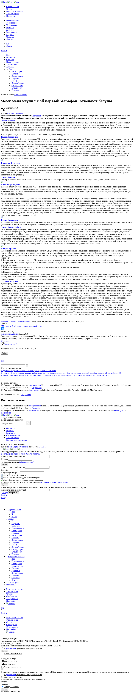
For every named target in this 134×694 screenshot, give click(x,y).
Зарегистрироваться (16, 454)
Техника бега (12, 25)
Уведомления (12, 598)
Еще (10, 69)
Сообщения (11, 596)
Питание (10, 27)
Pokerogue (118, 410)
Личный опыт (18, 83)
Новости (15, 90)
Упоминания (12, 591)
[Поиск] (27, 365)
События (10, 37)
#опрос (26, 326)
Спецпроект (17, 88)
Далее (4, 651)
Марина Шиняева (15, 113)
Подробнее (36, 387)
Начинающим (12, 20)
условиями (11, 648)
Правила (10, 430)
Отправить (13, 493)
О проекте (10, 428)
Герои (14, 81)
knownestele (34, 390)
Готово (4, 485)
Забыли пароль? (33, 454)
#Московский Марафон (11, 326)
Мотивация (17, 71)
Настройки (11, 601)
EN (2, 361)
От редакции (17, 85)
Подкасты (10, 16)
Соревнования (12, 6)
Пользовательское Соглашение (54, 482)
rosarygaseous (35, 385)
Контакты (10, 433)
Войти (4, 50)
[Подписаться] (28, 423)
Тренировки (11, 23)
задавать (37, 116)
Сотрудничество (13, 435)
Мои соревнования (14, 589)
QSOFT (42, 447)
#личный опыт (36, 326)
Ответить (5, 341)
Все (8, 55)
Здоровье (10, 30)
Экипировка (11, 32)
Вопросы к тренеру (15, 11)
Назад (5, 492)
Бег (7, 44)
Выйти (11, 603)
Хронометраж (12, 14)
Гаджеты (10, 34)
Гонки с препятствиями (16, 440)
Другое (9, 39)
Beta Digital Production (18, 447)
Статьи (9, 9)
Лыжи (9, 46)
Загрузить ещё (10, 344)
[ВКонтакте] (2, 328)
